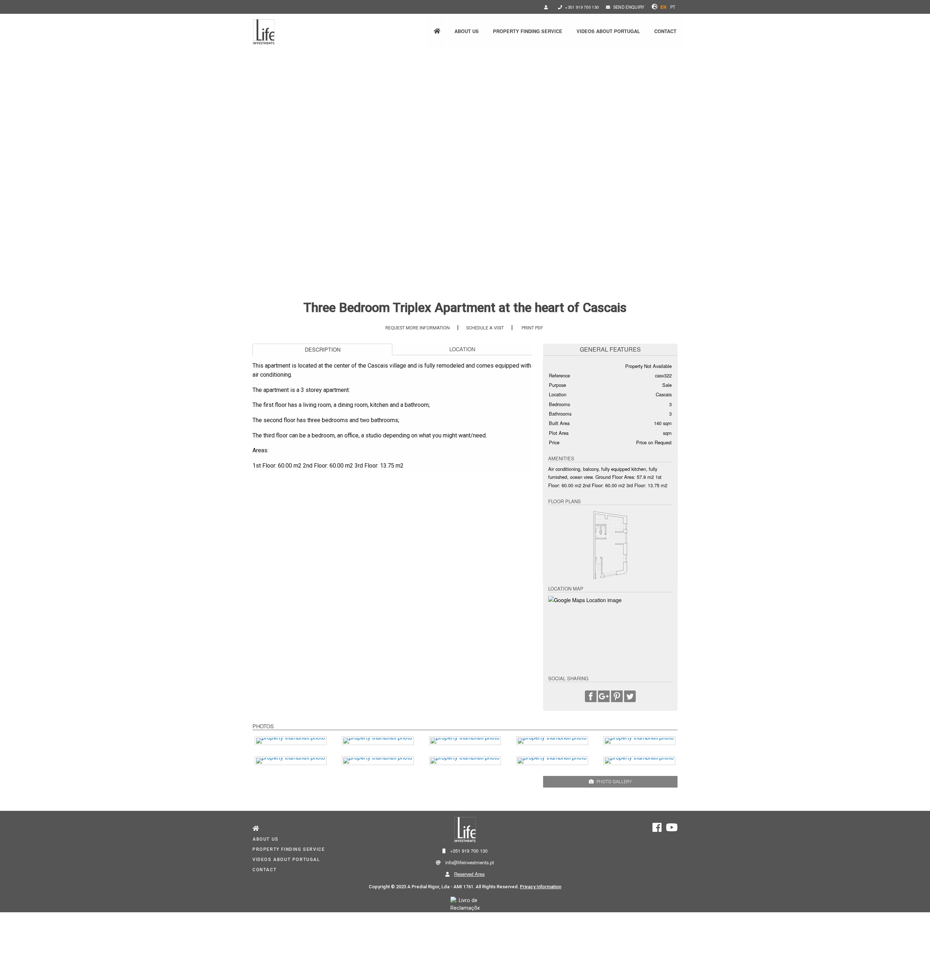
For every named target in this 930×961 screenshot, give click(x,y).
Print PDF (532, 328)
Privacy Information (540, 886)
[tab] (322, 349)
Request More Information (417, 328)
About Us (466, 31)
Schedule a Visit (485, 328)
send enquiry (628, 7)
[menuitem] (436, 31)
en (663, 7)
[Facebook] (591, 697)
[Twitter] (630, 697)
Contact (665, 31)
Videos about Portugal (608, 31)
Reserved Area (469, 873)
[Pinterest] (617, 697)
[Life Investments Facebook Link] (657, 829)
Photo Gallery (614, 781)
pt (673, 7)
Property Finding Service (527, 31)
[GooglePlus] (604, 697)
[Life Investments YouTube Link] (672, 829)
